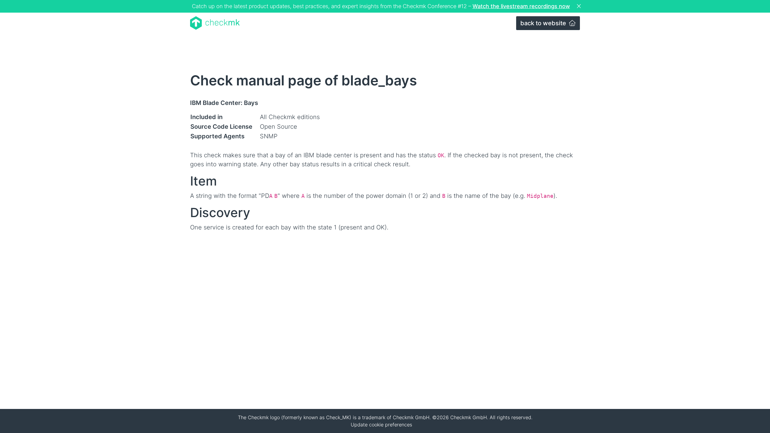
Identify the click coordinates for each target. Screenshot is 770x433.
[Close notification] (580, 6)
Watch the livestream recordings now (521, 6)
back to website (544, 23)
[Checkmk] (215, 23)
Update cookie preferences (381, 425)
